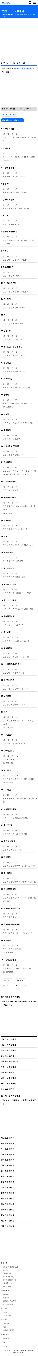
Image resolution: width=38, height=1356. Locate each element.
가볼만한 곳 (5, 1290)
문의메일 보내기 (19, 1352)
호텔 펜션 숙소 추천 (9, 1301)
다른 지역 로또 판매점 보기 (12, 120)
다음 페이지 (20, 980)
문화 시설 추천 (8, 1304)
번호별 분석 (7, 1286)
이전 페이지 (7, 980)
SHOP (3, 1342)
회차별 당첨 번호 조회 (10, 1267)
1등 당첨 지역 (7, 1283)
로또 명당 (6, 3)
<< (4, 986)
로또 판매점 (7, 1273)
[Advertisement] (19, 40)
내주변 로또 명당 (8, 1277)
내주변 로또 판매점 (9, 115)
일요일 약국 (7, 1315)
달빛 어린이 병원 (8, 1330)
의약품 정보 (5, 1334)
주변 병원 (4, 1319)
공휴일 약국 (7, 1312)
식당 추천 (6, 1294)
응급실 (5, 1327)
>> (25, 986)
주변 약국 (4, 1308)
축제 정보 (6, 1298)
